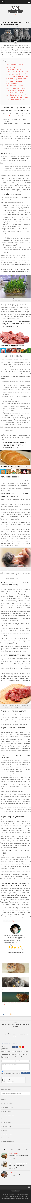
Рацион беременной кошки (14, 92)
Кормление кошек (8, 1107)
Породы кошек (4, 26)
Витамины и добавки (12, 80)
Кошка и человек (8, 1111)
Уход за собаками (8, 1137)
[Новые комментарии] (19, 1149)
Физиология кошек (8, 1141)
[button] (2, 338)
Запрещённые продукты (13, 74)
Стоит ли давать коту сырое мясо (16, 88)
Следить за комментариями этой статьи (10, 1073)
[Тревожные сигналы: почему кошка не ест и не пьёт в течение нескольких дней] (4, 1164)
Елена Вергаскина (13, 921)
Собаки (5, 1130)
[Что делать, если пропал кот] (4, 1174)
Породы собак (7, 1126)
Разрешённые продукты (13, 69)
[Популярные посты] (4, 1149)
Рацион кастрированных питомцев (16, 94)
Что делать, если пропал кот (17, 1174)
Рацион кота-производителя (15, 90)
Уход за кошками (7, 1134)
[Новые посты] (11, 1149)
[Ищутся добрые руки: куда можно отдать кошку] (4, 1156)
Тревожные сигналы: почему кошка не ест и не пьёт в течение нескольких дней (19, 1165)
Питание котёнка (11, 67)
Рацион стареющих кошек (14, 95)
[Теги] (26, 1149)
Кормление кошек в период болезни (17, 97)
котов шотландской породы (9, 115)
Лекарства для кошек (9, 1115)
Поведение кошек (8, 1119)
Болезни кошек (7, 1103)
